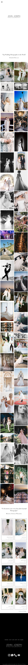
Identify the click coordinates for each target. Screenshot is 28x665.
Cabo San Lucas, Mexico (9, 585)
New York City (24, 585)
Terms (24, 664)
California (11, 608)
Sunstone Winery (10, 561)
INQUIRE (21, 639)
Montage (25, 561)
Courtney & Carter (10, 583)
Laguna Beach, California (22, 562)
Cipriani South (24, 584)
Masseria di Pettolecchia (23, 607)
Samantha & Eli (23, 606)
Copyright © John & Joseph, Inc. (10, 664)
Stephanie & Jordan (23, 583)
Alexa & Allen (10, 606)
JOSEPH (16, 639)
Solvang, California (10, 562)
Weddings (6, 639)
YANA (19, 639)
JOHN (13, 639)
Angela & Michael (23, 560)
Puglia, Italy (24, 608)
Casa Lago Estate (10, 538)
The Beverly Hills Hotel (9, 607)
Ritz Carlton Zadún (10, 584)
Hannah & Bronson (10, 537)
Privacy (20, 664)
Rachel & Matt (24, 537)
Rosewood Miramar (23, 538)
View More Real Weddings (22, 611)
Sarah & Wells (10, 560)
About (10, 639)
